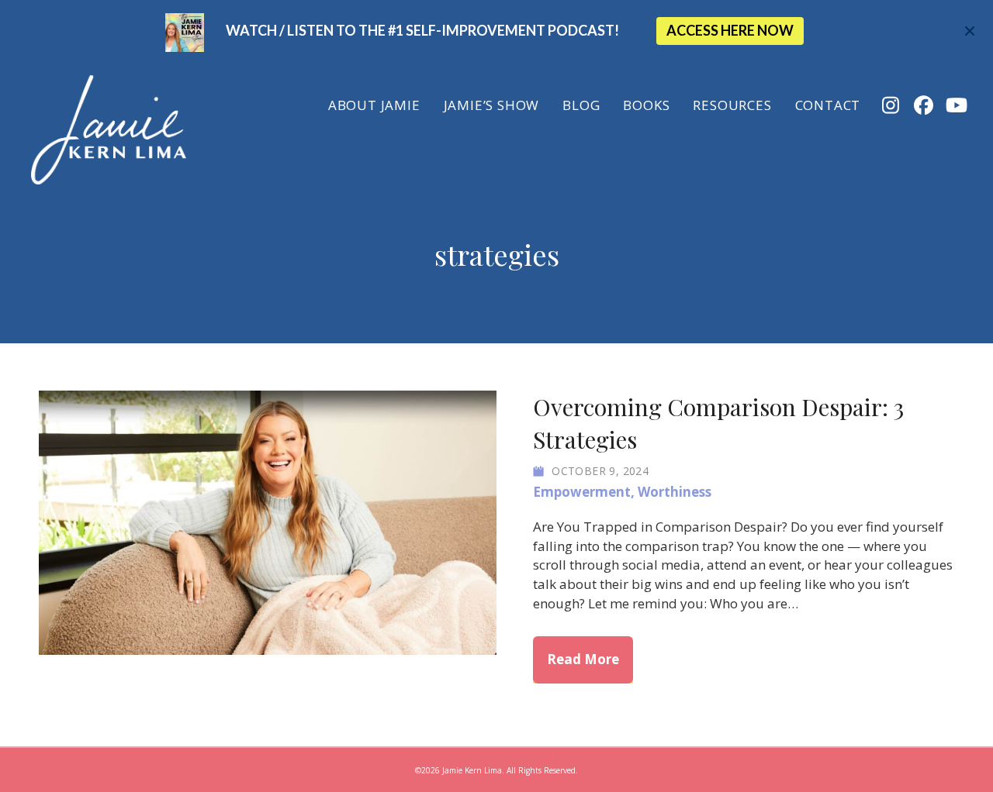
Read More (590, 658)
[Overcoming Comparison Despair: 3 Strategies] (267, 521)
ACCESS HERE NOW (730, 30)
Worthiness (674, 492)
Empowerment (582, 492)
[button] (971, 32)
